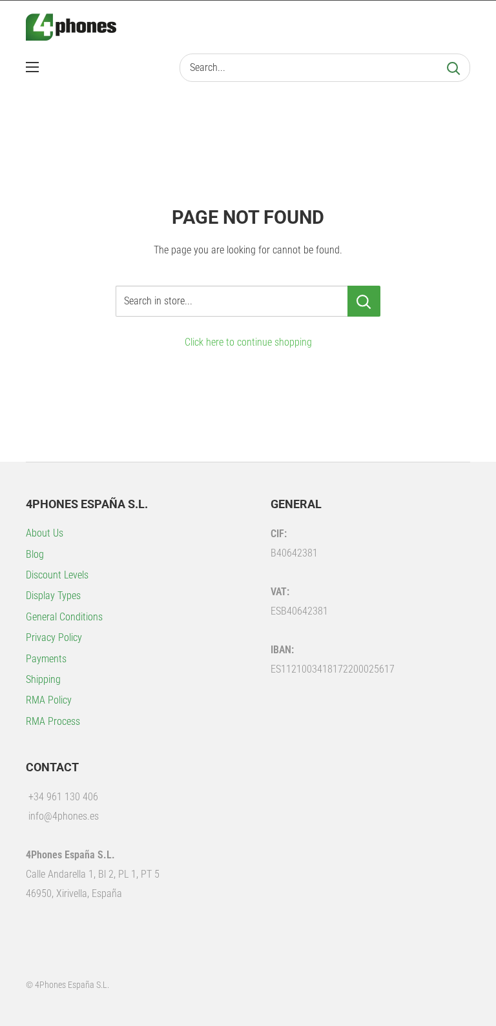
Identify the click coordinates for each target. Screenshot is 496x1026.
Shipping (43, 679)
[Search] (453, 67)
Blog (35, 554)
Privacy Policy (54, 637)
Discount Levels (57, 575)
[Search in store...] (363, 301)
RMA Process (53, 721)
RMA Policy (49, 700)
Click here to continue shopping (248, 342)
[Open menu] (32, 67)
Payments (46, 659)
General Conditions (64, 617)
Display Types (53, 595)
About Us (44, 533)
